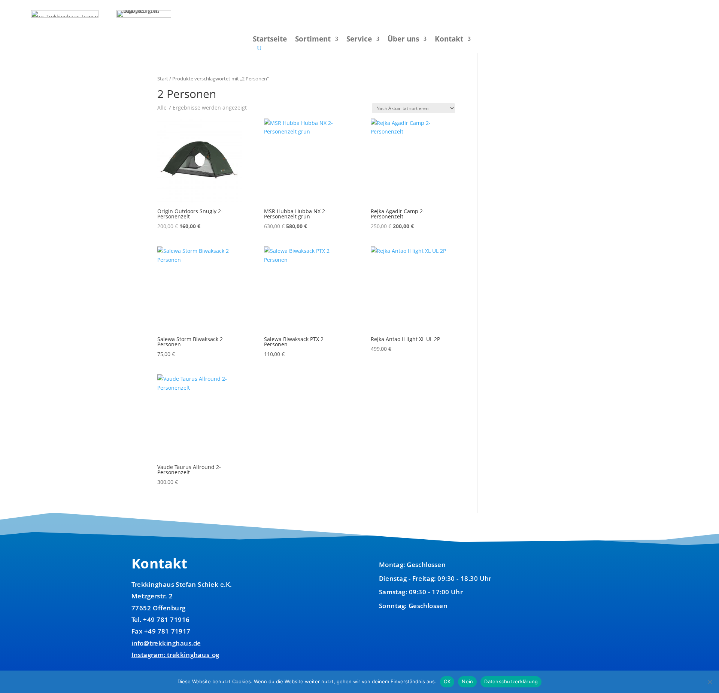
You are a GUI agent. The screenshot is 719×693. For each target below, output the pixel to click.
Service (359, 40)
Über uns (403, 40)
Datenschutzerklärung (511, 681)
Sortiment (313, 40)
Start (162, 78)
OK (447, 681)
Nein (467, 681)
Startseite (270, 40)
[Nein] (709, 682)
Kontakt (449, 40)
